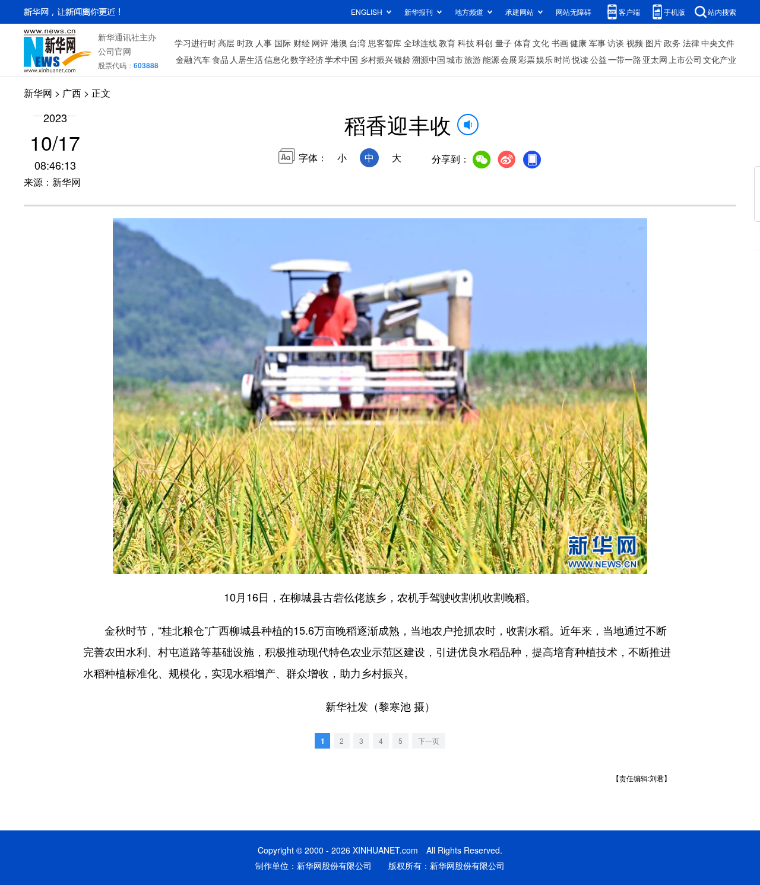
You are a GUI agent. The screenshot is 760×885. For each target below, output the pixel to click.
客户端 (629, 12)
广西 (71, 93)
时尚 (562, 59)
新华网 (38, 93)
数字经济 (307, 59)
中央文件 (717, 43)
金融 (184, 59)
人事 (263, 43)
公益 (598, 59)
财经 (301, 43)
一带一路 (624, 59)
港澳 (339, 43)
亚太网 (654, 59)
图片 (653, 43)
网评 (320, 43)
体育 (522, 43)
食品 (220, 59)
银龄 (402, 59)
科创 (484, 43)
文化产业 (719, 59)
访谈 (615, 43)
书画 (560, 43)
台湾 (357, 43)
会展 (509, 59)
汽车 (202, 59)
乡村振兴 (376, 59)
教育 (447, 43)
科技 (466, 43)
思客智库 (384, 43)
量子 (503, 43)
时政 (245, 43)
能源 (491, 59)
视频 (634, 43)
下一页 (428, 741)
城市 (454, 59)
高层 (226, 43)
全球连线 (420, 43)
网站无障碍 (573, 12)
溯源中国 (428, 59)
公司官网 (114, 51)
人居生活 (246, 59)
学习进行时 (195, 43)
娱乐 (544, 59)
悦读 (580, 59)
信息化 (276, 59)
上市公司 (685, 59)
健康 (578, 43)
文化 (541, 43)
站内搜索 (722, 12)
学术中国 (341, 59)
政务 (672, 43)
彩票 (526, 59)
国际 (282, 43)
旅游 (472, 59)
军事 (597, 43)
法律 (691, 43)
